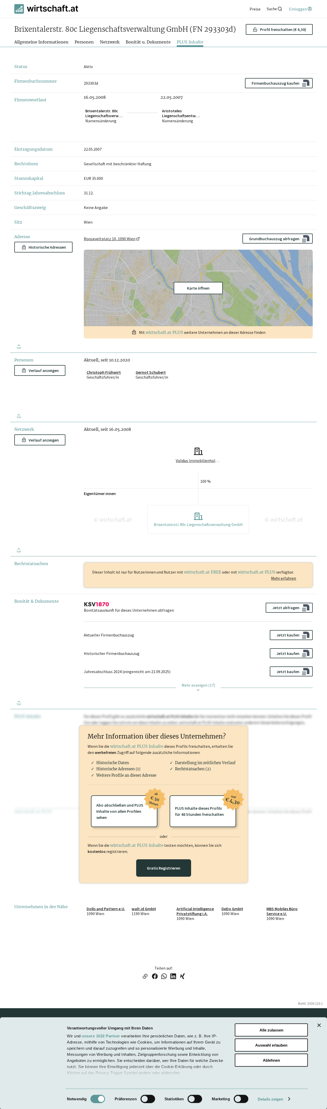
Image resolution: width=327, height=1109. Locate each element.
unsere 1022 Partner (101, 1036)
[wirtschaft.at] (46, 9)
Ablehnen (271, 1060)
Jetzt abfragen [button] (285, 607)
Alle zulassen (271, 1030)
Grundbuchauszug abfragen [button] (274, 238)
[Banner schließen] (319, 1025)
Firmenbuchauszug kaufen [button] (275, 83)
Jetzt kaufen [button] (287, 635)
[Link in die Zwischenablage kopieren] (145, 976)
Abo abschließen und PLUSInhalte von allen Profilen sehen (126, 807)
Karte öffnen (198, 288)
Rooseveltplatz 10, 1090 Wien (109, 238)
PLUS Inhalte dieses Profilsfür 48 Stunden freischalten (205, 806)
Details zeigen (270, 1099)
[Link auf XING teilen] (182, 976)
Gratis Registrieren (163, 868)
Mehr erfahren (283, 578)
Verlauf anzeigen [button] (44, 370)
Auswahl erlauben (271, 1045)
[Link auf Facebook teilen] (154, 976)
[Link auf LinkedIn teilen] (173, 976)
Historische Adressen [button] (47, 247)
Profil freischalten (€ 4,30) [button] (283, 29)
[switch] (148, 1099)
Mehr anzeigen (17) (198, 685)
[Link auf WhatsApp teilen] (164, 976)
